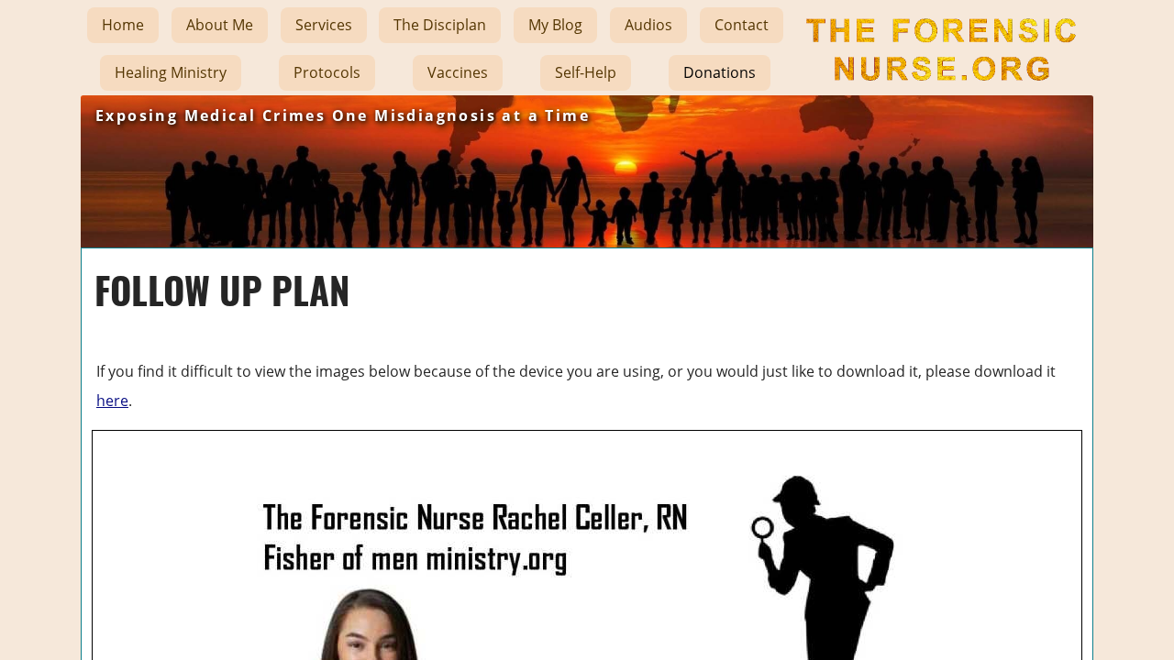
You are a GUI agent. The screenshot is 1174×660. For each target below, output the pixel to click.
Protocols (327, 72)
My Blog (555, 25)
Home (123, 25)
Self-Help (585, 72)
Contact (741, 25)
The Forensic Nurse (939, 95)
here (112, 400)
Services (323, 25)
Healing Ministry (171, 72)
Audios (648, 25)
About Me (219, 25)
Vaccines (457, 72)
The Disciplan (439, 25)
